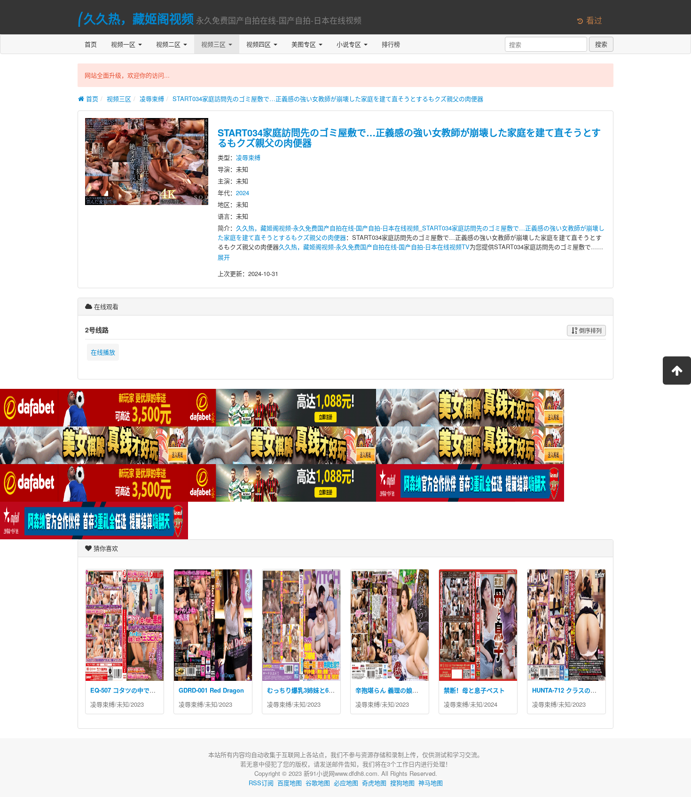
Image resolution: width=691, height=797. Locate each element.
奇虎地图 (374, 782)
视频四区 (259, 43)
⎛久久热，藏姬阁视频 (136, 18)
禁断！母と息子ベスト (474, 690)
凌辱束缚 (152, 98)
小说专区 (350, 43)
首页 (91, 43)
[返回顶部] (677, 370)
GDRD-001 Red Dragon (211, 690)
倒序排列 (590, 330)
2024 (242, 192)
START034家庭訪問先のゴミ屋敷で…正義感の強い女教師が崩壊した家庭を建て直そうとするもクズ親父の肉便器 (328, 98)
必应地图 (346, 782)
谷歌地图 (318, 782)
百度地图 (289, 782)
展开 (224, 257)
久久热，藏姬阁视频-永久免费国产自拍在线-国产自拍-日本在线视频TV (374, 246)
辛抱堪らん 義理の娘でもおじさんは (405, 690)
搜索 (601, 43)
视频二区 (169, 43)
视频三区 (214, 43)
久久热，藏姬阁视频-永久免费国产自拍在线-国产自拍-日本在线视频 (327, 227)
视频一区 (124, 43)
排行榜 (391, 43)
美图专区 (304, 43)
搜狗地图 (402, 782)
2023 (137, 704)
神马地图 (430, 782)
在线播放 (103, 351)
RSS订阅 (261, 782)
